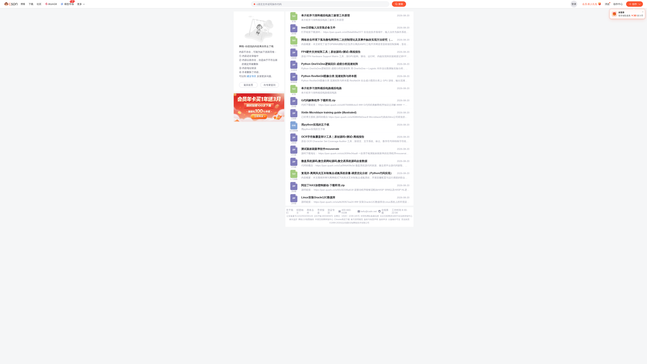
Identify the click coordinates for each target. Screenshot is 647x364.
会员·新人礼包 (590, 4)
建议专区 (251, 76)
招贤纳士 (299, 211)
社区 (39, 4)
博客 (23, 4)
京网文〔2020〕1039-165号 (347, 216)
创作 (634, 4)
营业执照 (405, 219)
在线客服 (385, 211)
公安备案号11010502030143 (299, 216)
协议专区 (331, 211)
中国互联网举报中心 (324, 219)
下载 (31, 4)
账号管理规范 (357, 219)
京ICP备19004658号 (323, 216)
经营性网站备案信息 (370, 216)
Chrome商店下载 (342, 219)
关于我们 (289, 211)
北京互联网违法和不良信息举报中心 (396, 216)
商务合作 (310, 211)
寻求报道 (320, 211)
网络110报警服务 (306, 219)
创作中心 (618, 4)
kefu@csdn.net (369, 211)
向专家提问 (269, 85)
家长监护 (293, 219)
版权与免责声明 (371, 219)
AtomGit (52, 4)
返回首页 (248, 85)
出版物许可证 (394, 219)
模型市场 (69, 4)
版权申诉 (383, 219)
